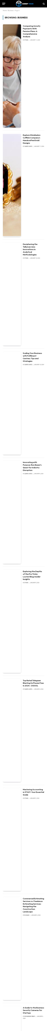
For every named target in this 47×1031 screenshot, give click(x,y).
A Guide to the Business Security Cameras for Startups (33, 1010)
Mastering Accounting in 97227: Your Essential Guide (33, 792)
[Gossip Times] (25, 3)
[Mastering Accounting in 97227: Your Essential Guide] (12, 839)
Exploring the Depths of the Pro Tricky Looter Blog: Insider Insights (32, 575)
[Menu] (3, 3)
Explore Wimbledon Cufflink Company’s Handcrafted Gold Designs (31, 139)
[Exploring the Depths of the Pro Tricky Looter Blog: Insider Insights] (12, 621)
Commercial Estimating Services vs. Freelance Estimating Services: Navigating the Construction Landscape (33, 905)
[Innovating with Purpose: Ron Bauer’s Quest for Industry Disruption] (12, 512)
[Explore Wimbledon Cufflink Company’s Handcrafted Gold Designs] (12, 185)
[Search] (43, 3)
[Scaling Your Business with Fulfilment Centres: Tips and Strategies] (12, 403)
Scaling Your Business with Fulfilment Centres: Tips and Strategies (32, 357)
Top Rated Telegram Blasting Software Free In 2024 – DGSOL (33, 683)
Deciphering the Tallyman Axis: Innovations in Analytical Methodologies (30, 249)
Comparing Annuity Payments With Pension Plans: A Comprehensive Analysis (31, 31)
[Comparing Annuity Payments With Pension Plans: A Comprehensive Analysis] (12, 75)
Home (5, 10)
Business (11, 10)
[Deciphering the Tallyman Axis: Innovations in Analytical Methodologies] (12, 294)
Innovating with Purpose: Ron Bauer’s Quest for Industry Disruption (32, 466)
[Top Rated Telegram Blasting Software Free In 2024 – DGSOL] (12, 730)
